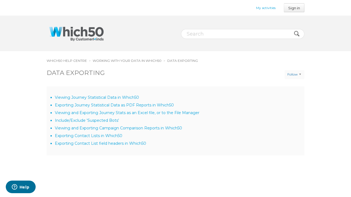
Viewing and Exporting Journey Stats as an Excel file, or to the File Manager (127, 112)
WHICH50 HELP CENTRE (67, 61)
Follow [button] (292, 74)
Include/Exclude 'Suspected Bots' (87, 120)
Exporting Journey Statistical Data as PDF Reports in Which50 (114, 105)
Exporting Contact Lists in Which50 (88, 135)
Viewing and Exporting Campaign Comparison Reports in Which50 (118, 128)
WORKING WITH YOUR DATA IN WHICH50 (127, 61)
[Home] (76, 33)
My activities (266, 8)
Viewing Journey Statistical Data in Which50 (97, 97)
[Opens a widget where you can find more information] (20, 187)
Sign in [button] (294, 8)
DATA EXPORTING (182, 61)
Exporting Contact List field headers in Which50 (100, 143)
